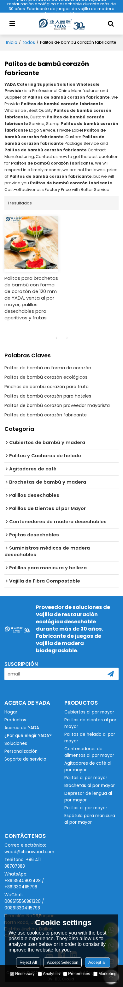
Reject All (28, 962)
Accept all (97, 962)
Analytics (51, 973)
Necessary (25, 973)
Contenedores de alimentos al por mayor (89, 752)
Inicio (11, 42)
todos (28, 42)
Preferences (79, 973)
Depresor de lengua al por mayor (88, 796)
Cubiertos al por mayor (89, 712)
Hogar (10, 712)
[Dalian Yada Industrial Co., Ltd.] (61, 23)
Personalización (21, 751)
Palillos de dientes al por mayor (90, 723)
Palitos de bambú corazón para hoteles (47, 396)
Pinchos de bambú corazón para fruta (46, 386)
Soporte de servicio (25, 759)
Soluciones (15, 743)
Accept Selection (62, 962)
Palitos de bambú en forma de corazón (47, 368)
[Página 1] (56, 338)
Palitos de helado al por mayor (89, 737)
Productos (15, 720)
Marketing (107, 973)
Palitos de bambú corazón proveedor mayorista (57, 405)
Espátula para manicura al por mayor (89, 819)
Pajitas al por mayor (85, 778)
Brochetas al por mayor (89, 786)
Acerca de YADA (21, 728)
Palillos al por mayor (85, 808)
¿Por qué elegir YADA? (28, 736)
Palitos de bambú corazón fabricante (45, 415)
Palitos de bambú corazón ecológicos (45, 377)
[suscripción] (111, 674)
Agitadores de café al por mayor (87, 766)
